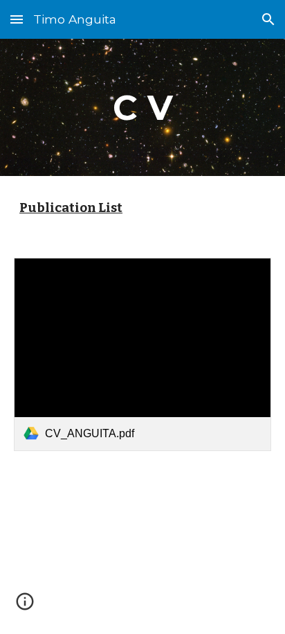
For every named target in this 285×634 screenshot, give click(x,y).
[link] (142, 354)
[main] (142, 107)
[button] (16, 19)
